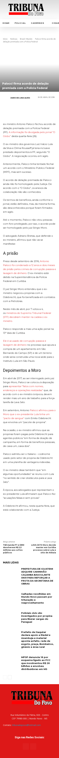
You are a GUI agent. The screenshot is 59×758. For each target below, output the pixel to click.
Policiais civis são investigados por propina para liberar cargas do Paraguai (36, 617)
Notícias (13, 39)
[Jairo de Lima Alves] (6, 98)
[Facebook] (11, 108)
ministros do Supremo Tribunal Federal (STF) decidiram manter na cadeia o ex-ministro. (27, 317)
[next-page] (10, 677)
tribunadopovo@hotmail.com (26, 725)
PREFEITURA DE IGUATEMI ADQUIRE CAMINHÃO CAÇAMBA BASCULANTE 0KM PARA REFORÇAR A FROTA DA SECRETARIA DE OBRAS (37, 576)
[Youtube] (33, 746)
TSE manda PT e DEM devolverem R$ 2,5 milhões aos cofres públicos (13, 549)
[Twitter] (20, 108)
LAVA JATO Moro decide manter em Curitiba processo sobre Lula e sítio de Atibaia (43, 549)
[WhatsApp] (38, 108)
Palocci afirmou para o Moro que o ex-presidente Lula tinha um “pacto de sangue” (29, 414)
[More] (47, 108)
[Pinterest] (29, 108)
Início (5, 39)
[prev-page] (5, 677)
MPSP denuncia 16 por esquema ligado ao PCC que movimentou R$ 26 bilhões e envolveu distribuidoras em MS (35, 663)
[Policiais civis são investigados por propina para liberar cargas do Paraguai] (11, 617)
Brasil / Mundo (26, 39)
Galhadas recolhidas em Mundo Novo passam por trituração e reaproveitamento (36, 598)
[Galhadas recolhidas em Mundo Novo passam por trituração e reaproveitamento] (11, 598)
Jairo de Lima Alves (20, 98)
